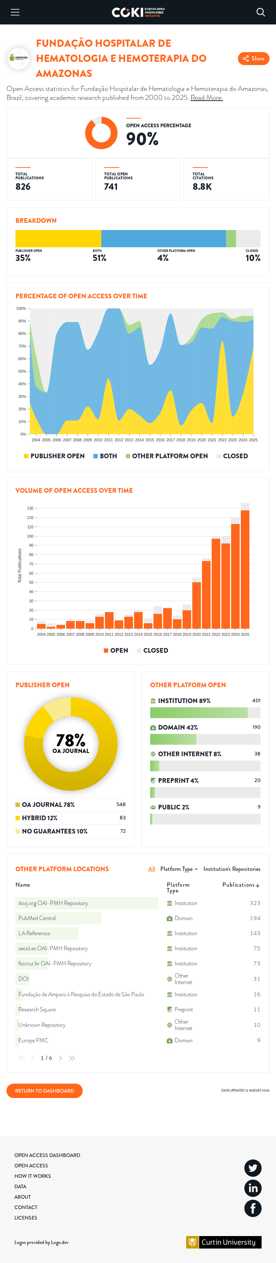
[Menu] (15, 12)
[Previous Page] (32, 1058)
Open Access (31, 1165)
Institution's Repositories (232, 869)
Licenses (25, 1217)
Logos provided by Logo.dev (41, 1242)
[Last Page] (72, 1058)
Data (20, 1186)
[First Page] (21, 1058)
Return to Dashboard (44, 1090)
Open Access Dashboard (47, 1155)
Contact (25, 1207)
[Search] (261, 12)
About (22, 1196)
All (151, 869)
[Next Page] (60, 1058)
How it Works (32, 1176)
